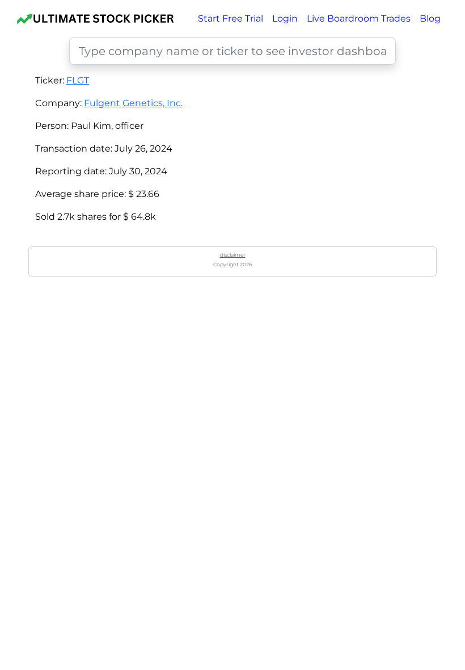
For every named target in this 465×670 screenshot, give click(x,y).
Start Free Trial (230, 18)
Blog (430, 18)
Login (285, 18)
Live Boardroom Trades (359, 18)
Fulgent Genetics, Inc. (133, 103)
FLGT (77, 80)
